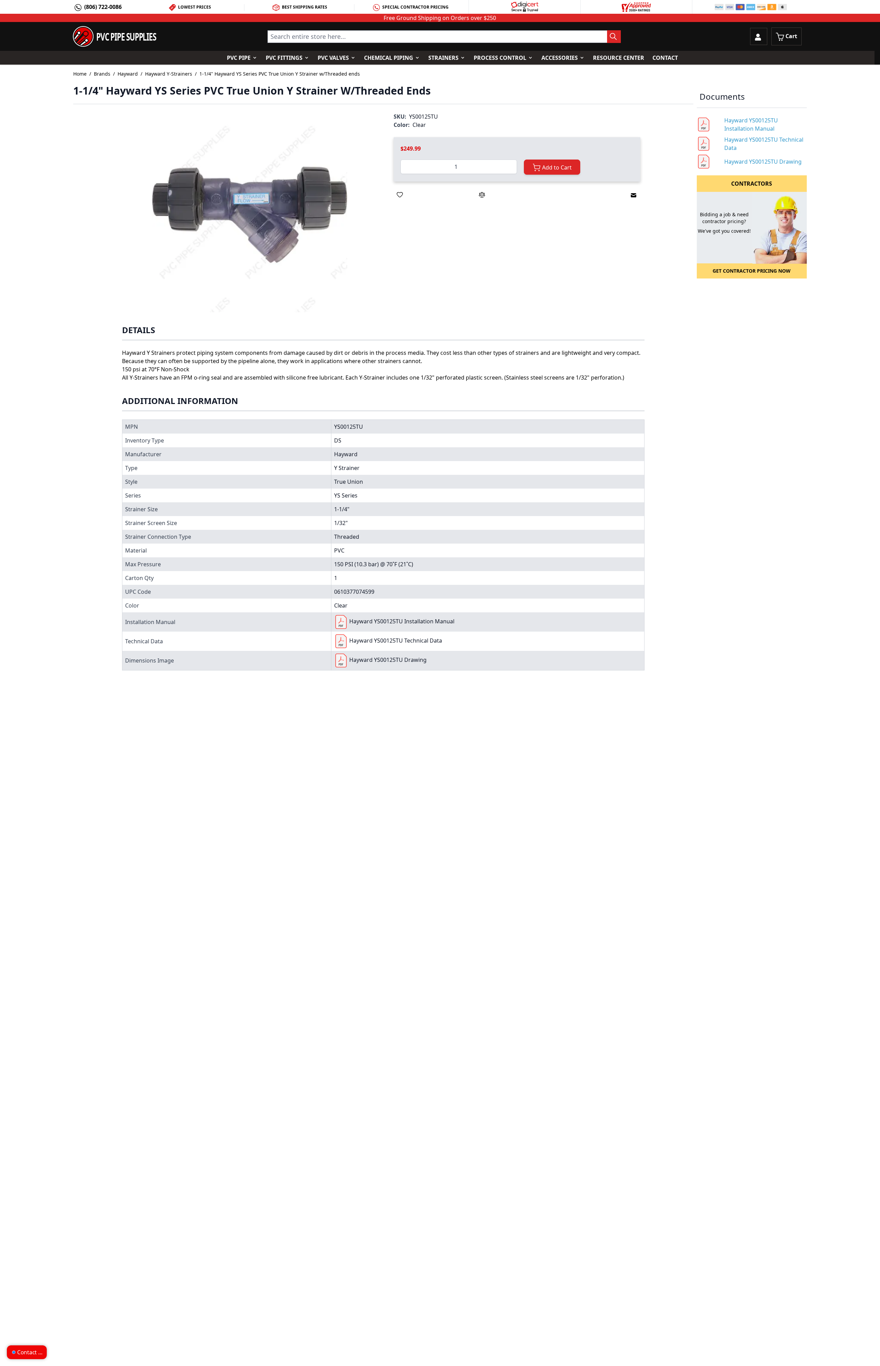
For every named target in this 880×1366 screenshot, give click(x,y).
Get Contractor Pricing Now (752, 270)
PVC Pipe (239, 58)
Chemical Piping (388, 58)
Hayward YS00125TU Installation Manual (401, 621)
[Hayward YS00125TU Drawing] (341, 660)
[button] (250, 214)
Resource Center (618, 58)
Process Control (500, 58)
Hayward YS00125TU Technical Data (395, 640)
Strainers (443, 58)
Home (80, 73)
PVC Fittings (284, 58)
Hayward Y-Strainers (168, 73)
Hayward (128, 73)
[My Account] (758, 36)
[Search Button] (614, 36)
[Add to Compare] (482, 194)
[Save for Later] (400, 194)
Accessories (559, 58)
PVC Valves (333, 58)
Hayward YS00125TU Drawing (388, 660)
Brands (102, 73)
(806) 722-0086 (103, 7)
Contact (665, 58)
